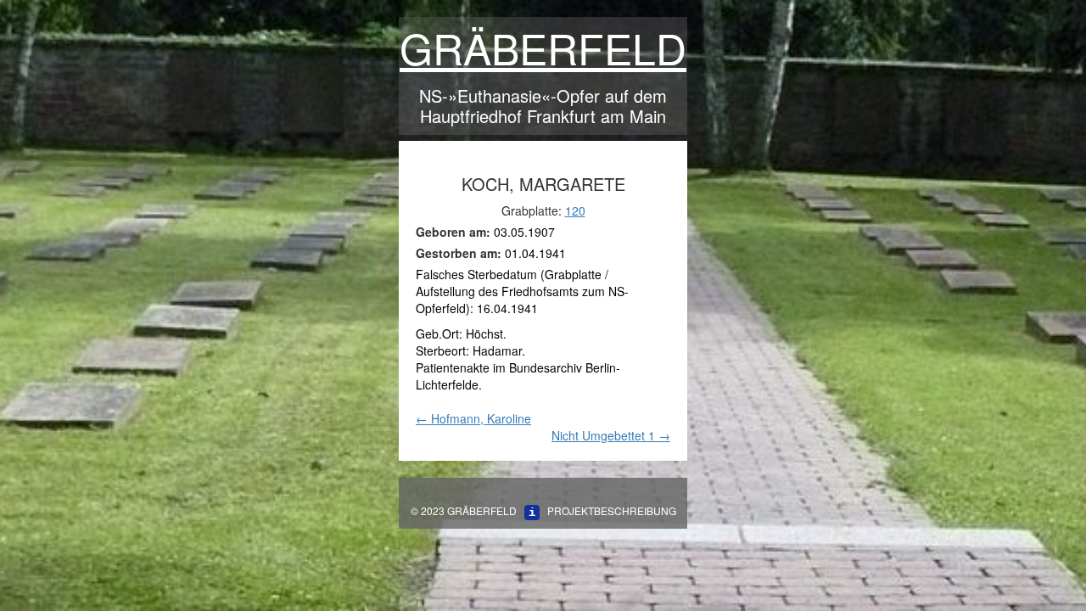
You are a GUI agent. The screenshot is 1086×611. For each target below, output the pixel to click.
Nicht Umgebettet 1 (610, 435)
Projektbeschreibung (611, 510)
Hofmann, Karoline (473, 418)
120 (575, 210)
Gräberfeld (543, 47)
